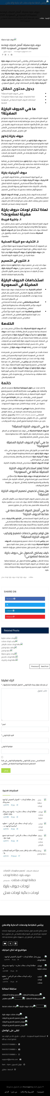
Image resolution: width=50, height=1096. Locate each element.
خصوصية (40, 1092)
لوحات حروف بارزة (16, 886)
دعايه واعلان (6, 880)
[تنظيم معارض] (41, 1008)
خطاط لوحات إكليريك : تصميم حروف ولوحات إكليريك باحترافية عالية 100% (25, 406)
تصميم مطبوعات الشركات (14, 870)
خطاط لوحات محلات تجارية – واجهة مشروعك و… (19, 966)
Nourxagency (28, 1086)
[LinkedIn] (15, 944)
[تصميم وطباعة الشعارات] (32, 994)
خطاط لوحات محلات (23, 880)
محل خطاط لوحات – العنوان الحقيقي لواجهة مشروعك (19, 800)
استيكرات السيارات (32, 870)
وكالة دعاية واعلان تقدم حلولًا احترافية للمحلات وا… (20, 851)
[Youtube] (5, 944)
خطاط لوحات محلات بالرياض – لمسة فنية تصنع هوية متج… (20, 836)
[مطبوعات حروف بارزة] (20, 1000)
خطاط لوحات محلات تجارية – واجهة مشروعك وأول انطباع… (19, 812)
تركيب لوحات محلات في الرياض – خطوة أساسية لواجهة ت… (17, 824)
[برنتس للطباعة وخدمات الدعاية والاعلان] (27, 2)
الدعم (7, 1092)
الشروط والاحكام (27, 1092)
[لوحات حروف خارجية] (27, 1006)
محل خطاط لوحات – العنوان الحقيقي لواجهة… (20, 957)
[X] (10, 944)
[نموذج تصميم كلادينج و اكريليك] (14, 1018)
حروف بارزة (24, 875)
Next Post (44, 666)
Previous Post (36, 666)
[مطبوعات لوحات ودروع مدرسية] (8, 998)
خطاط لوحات (10, 874)
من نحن (14, 1092)
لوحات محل (11, 892)
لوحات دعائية (30, 893)
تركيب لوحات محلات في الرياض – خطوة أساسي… (17, 977)
